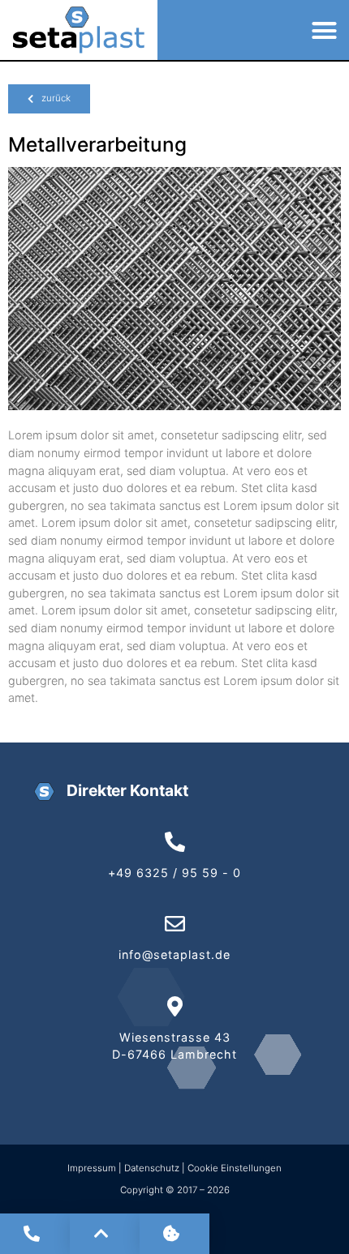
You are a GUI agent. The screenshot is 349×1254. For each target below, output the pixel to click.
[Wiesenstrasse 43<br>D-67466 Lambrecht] (175, 1006)
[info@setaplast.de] (175, 924)
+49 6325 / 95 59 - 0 (174, 873)
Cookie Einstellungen (234, 1168)
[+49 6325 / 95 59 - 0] (175, 842)
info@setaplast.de (174, 954)
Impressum (92, 1168)
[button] (324, 30)
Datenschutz (151, 1168)
